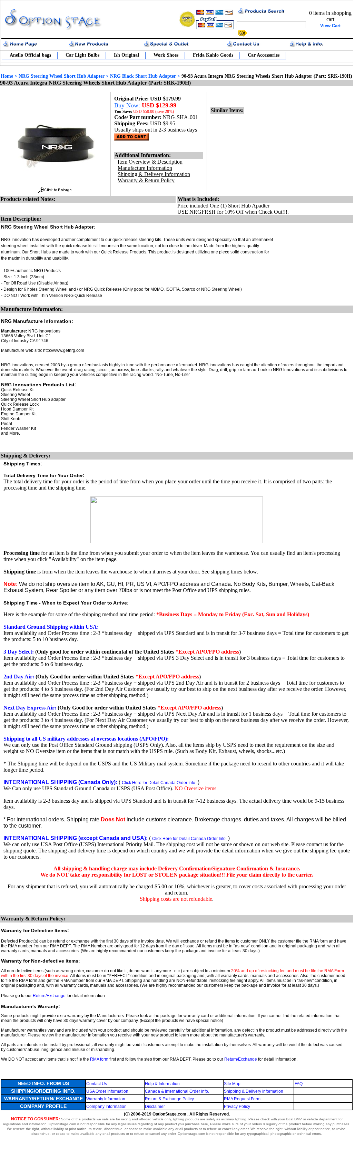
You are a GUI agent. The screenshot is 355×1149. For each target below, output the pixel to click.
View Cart (330, 25)
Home (7, 76)
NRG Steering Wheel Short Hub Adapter (62, 76)
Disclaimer (155, 1106)
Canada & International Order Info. (177, 1091)
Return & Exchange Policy (169, 1099)
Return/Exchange (49, 995)
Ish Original (126, 55)
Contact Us (96, 1083)
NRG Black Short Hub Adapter (143, 76)
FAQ (299, 1083)
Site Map (232, 1083)
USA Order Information (107, 1091)
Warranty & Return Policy (146, 180)
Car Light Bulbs (82, 55)
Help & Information (162, 1083)
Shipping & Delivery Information (253, 1091)
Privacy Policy (237, 1106)
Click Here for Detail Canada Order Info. (159, 782)
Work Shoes (166, 55)
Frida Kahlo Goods (213, 55)
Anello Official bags (30, 55)
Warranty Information (105, 1099)
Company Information (106, 1106)
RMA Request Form (242, 1099)
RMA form (99, 1059)
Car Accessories (263, 55)
